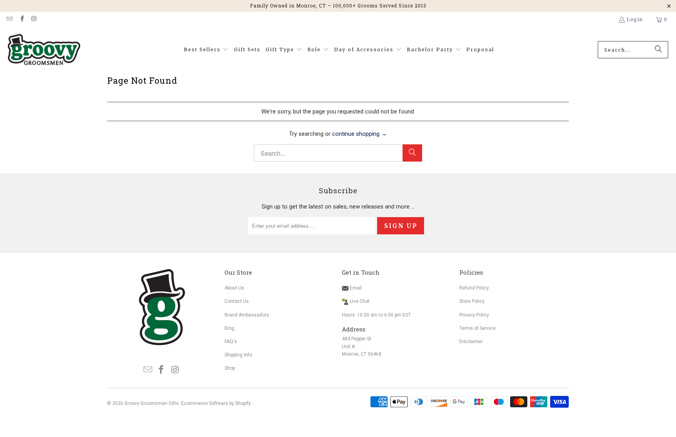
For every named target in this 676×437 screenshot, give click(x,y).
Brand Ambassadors (247, 315)
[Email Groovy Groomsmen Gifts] (9, 19)
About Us (234, 288)
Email (355, 288)
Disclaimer (471, 341)
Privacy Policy (474, 315)
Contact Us (237, 301)
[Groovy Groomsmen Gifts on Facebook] (21, 19)
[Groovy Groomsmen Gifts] (44, 49)
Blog (229, 328)
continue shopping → (359, 133)
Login (635, 19)
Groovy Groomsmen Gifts (151, 403)
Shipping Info (238, 355)
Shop (230, 368)
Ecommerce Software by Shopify (216, 403)
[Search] (658, 49)
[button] (206, 49)
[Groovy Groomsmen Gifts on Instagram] (34, 19)
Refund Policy (474, 288)
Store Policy (472, 301)
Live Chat (360, 301)
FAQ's (231, 341)
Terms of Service (477, 328)
